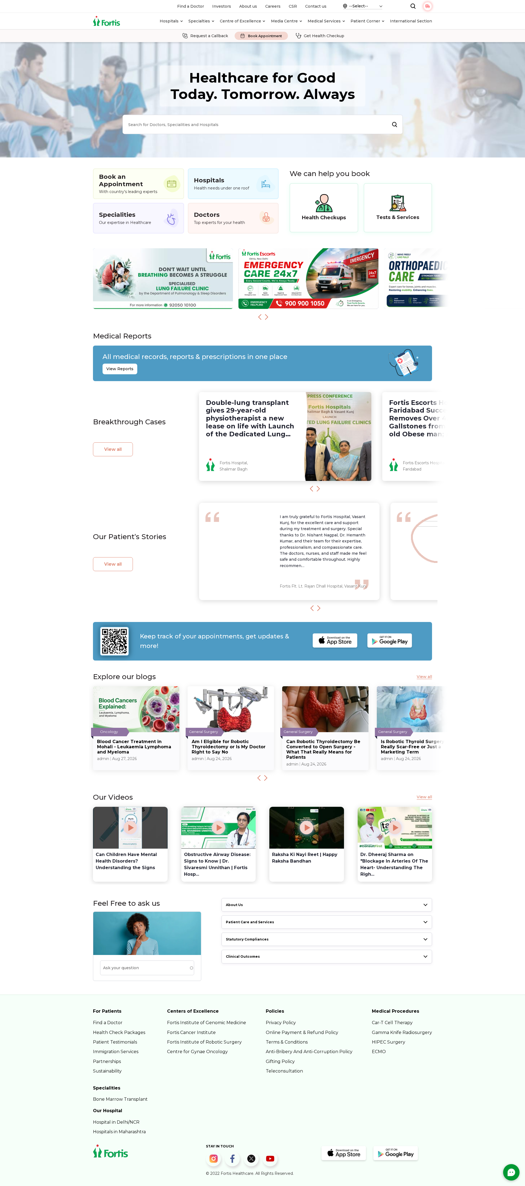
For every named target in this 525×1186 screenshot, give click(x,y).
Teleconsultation (284, 1071)
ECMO (379, 1051)
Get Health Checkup (324, 35)
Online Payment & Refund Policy (302, 1032)
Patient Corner (365, 21)
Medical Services (324, 21)
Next (267, 317)
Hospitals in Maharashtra (119, 1131)
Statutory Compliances (247, 939)
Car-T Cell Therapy (392, 1022)
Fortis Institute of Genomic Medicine (206, 1022)
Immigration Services (115, 1051)
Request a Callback (209, 35)
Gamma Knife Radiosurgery (402, 1032)
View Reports (119, 368)
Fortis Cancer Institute (191, 1032)
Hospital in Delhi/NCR (116, 1122)
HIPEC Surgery (388, 1042)
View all (113, 449)
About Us (234, 905)
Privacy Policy (281, 1022)
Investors (221, 6)
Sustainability (107, 1071)
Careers (273, 6)
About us (248, 6)
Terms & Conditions (287, 1042)
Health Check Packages (119, 1032)
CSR (293, 6)
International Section (411, 21)
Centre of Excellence (240, 21)
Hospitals (169, 21)
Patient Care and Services (250, 922)
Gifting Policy (280, 1061)
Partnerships (107, 1061)
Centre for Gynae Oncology (197, 1051)
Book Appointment (265, 36)
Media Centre (284, 21)
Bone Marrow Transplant (120, 1099)
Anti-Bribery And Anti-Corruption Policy (309, 1051)
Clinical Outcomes (243, 956)
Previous (260, 317)
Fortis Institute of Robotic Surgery (204, 1042)
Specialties (199, 21)
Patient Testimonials (115, 1042)
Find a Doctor (190, 6)
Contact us (315, 6)
